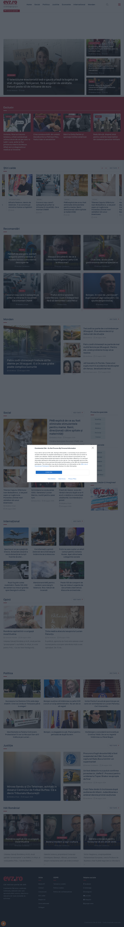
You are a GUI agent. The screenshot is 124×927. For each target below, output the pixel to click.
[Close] (93, 448)
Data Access (62, 479)
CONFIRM (49, 472)
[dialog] (62, 463)
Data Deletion (52, 479)
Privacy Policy (72, 479)
